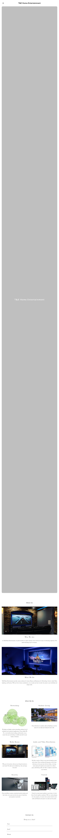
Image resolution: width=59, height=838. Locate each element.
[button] (6, 3)
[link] (29, 3)
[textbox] (29, 824)
